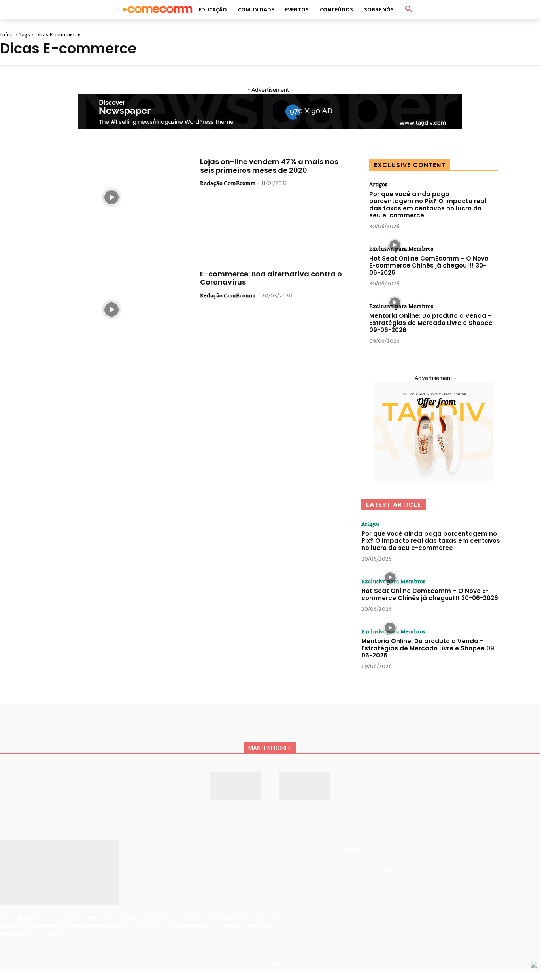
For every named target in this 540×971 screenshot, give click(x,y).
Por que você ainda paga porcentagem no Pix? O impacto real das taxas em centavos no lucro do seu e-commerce (427, 204)
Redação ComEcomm (228, 182)
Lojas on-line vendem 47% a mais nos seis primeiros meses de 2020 (269, 166)
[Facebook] (333, 871)
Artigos (378, 184)
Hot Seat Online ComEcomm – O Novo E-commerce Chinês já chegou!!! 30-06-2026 (429, 265)
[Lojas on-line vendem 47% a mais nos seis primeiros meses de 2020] (111, 197)
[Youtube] (386, 871)
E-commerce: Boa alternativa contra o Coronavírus (271, 278)
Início (7, 34)
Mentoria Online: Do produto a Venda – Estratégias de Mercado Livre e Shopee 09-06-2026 (431, 323)
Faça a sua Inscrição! (336, 13)
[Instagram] (351, 871)
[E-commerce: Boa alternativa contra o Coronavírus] (111, 309)
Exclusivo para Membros (401, 249)
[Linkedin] (369, 871)
